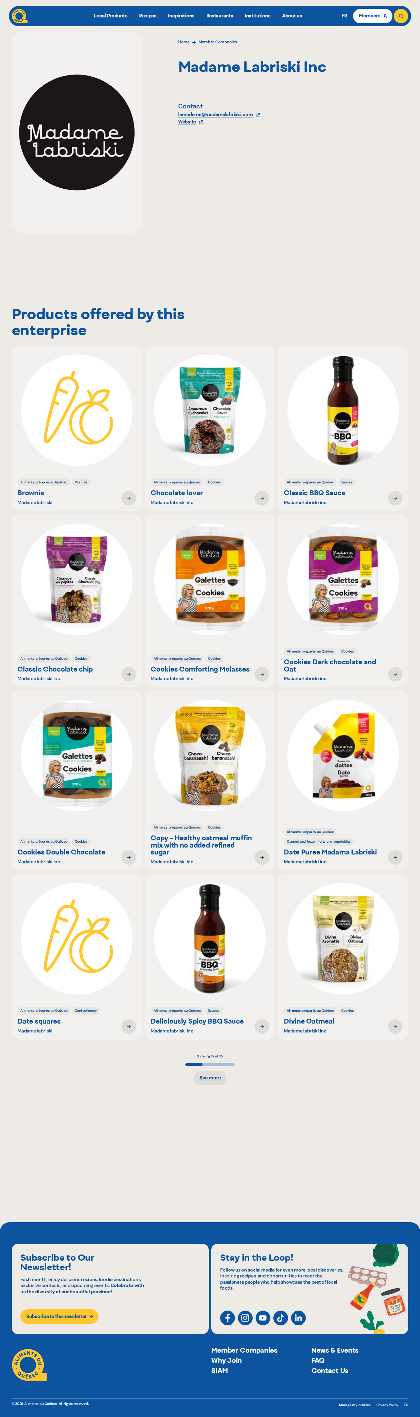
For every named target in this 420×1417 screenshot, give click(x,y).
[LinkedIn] (298, 1318)
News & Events (335, 1350)
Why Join (226, 1360)
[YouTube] (263, 1318)
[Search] (401, 16)
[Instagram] (245, 1318)
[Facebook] (227, 1318)
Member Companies (244, 1350)
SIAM (219, 1370)
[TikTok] (280, 1318)
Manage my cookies (354, 1405)
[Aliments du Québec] (20, 16)
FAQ (318, 1360)
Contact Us (329, 1370)
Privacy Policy (387, 1405)
